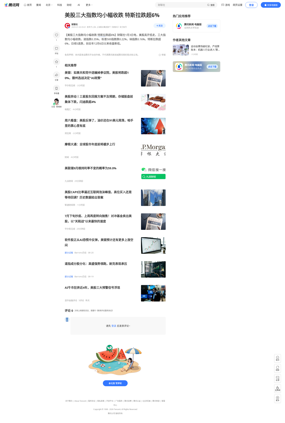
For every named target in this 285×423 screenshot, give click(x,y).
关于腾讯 (68, 401)
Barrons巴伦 (81, 253)
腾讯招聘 (128, 401)
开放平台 (109, 401)
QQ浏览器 (146, 401)
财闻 (67, 157)
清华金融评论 (71, 300)
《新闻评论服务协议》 (105, 310)
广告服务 (118, 401)
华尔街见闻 (70, 85)
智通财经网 (70, 205)
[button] (212, 26)
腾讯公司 (111, 413)
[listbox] (115, 182)
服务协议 (91, 401)
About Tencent (80, 401)
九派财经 (69, 181)
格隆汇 (68, 109)
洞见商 (68, 133)
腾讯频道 (156, 401)
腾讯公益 (137, 401)
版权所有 (119, 413)
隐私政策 (100, 401)
